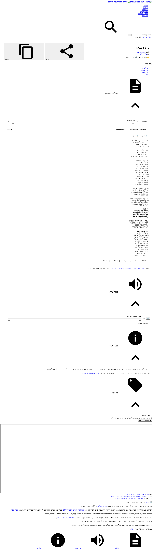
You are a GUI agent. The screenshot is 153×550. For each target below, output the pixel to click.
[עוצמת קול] (137, 121)
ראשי (150, 37)
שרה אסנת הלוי (130, 120)
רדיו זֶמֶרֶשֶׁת (145, 496)
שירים (145, 6)
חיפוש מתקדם (143, 14)
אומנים (145, 8)
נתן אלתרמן (141, 52)
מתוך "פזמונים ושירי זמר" (138, 130)
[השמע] (5, 318)
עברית (144, 261)
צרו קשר (136, 498)
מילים (145, 68)
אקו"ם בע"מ (102, 506)
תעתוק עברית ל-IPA (124, 496)
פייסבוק (130, 498)
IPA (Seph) (106, 261)
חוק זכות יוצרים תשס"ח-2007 (67, 518)
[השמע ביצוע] (8, 122)
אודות (141, 498)
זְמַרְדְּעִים (113, 496)
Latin (136, 261)
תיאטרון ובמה (146, 415)
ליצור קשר (14, 510)
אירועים (145, 10)
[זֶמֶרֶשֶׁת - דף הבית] (149, 502)
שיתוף (48, 59)
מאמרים (145, 16)
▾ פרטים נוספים (143, 323)
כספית (131, 529)
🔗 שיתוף (144, 136)
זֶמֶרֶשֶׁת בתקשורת (121, 498)
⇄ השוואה (9, 130)
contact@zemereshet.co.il (91, 373)
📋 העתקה (135, 136)
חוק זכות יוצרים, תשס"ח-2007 (73, 510)
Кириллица (127, 261)
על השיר (145, 72)
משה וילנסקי (142, 54)
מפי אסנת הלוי (120, 130)
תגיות (146, 74)
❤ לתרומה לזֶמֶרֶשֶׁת (145, 420)
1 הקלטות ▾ (144, 122)
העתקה (7, 59)
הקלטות (144, 70)
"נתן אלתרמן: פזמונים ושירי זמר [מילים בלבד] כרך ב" (127, 268)
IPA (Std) (117, 261)
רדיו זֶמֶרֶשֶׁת (144, 12)
